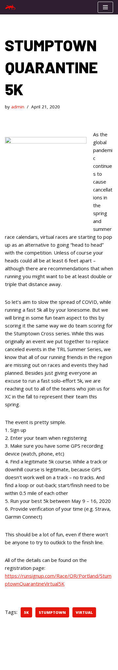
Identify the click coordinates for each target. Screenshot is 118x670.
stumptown (52, 612)
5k (26, 612)
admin (17, 107)
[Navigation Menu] (105, 7)
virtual (84, 612)
